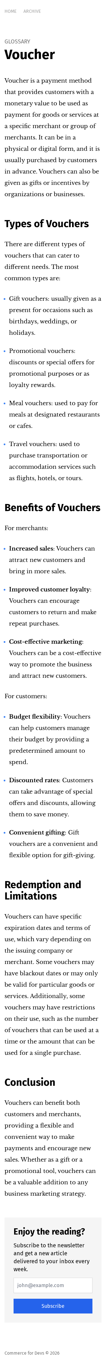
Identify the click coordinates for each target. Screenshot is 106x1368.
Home (11, 11)
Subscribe (53, 1306)
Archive (32, 11)
